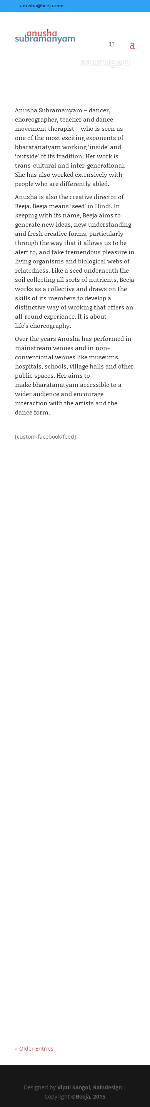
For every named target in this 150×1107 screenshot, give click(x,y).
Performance (39, 572)
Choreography (106, 760)
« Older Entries (34, 1048)
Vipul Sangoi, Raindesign (89, 1087)
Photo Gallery (105, 563)
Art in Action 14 (45, 554)
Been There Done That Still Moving (72, 751)
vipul (36, 563)
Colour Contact (44, 938)
